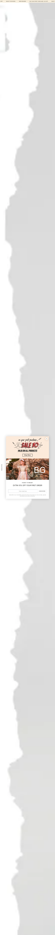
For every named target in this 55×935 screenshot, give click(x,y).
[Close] (46, 438)
